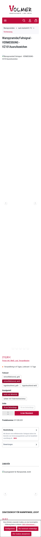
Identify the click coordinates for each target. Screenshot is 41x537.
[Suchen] (24, 20)
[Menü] (5, 20)
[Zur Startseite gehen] (20, 9)
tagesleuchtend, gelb (11, 386)
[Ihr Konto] (30, 20)
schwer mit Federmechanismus (14, 399)
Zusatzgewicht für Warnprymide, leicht (20, 512)
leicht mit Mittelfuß (10, 394)
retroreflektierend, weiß (12, 381)
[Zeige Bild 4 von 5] (24, 348)
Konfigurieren (10, 529)
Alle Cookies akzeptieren (21, 534)
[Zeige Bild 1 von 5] (13, 348)
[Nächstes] (35, 202)
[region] (20, 203)
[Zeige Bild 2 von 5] (16, 348)
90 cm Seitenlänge (27, 407)
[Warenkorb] (36, 20)
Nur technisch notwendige (28, 529)
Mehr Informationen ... (29, 524)
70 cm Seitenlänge (10, 407)
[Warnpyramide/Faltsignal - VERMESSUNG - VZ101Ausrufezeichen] (20, 202)
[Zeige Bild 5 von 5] (28, 348)
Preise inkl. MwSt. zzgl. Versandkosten (15, 361)
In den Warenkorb (27, 413)
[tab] (20, 434)
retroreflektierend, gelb (12, 377)
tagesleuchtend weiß (29, 386)
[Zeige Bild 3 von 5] (20, 348)
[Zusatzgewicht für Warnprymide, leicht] (20, 490)
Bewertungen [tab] (8, 444)
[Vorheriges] (5, 202)
